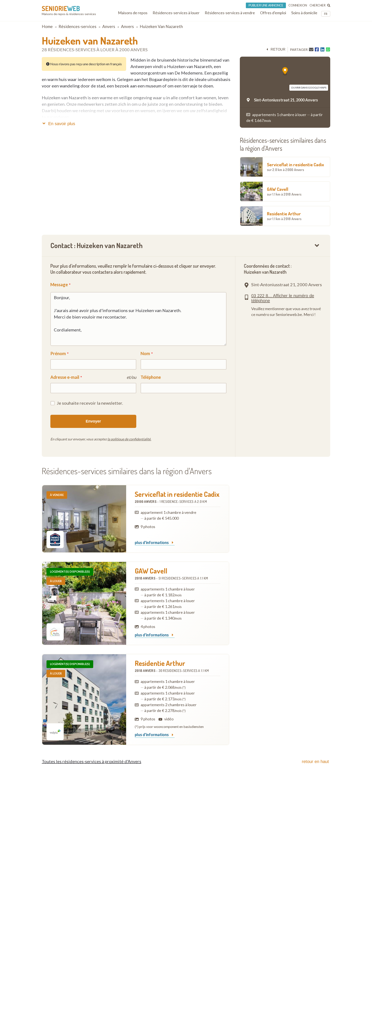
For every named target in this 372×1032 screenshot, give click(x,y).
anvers (108, 26)
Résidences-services (77, 26)
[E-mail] (311, 49)
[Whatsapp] (328, 49)
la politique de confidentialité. (129, 439)
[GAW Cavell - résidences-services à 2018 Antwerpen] (84, 603)
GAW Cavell (284, 191)
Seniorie (61, 8)
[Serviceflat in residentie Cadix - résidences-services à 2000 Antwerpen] (84, 518)
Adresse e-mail (64, 377)
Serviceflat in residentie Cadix (295, 167)
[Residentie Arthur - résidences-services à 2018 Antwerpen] (84, 699)
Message (59, 284)
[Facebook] (317, 49)
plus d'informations (152, 543)
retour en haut (315, 761)
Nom (145, 353)
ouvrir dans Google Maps (308, 87)
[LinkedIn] (322, 49)
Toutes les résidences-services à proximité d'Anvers (91, 761)
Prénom (58, 353)
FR (325, 14)
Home (47, 26)
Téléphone (151, 377)
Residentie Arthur (284, 216)
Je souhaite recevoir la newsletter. (90, 403)
